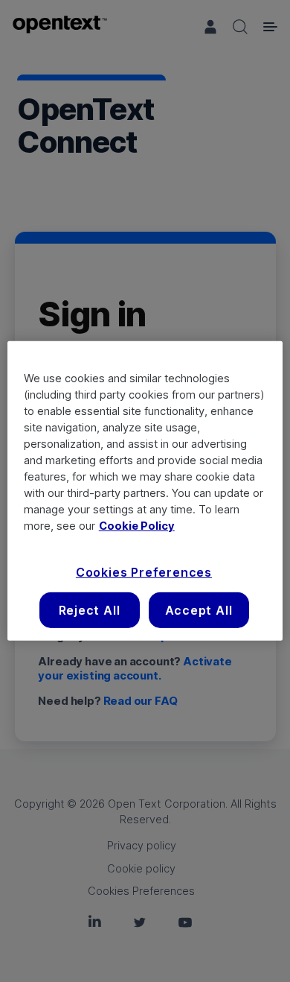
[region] (145, 491)
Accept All (199, 610)
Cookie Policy (137, 525)
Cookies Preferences (144, 571)
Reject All (89, 610)
